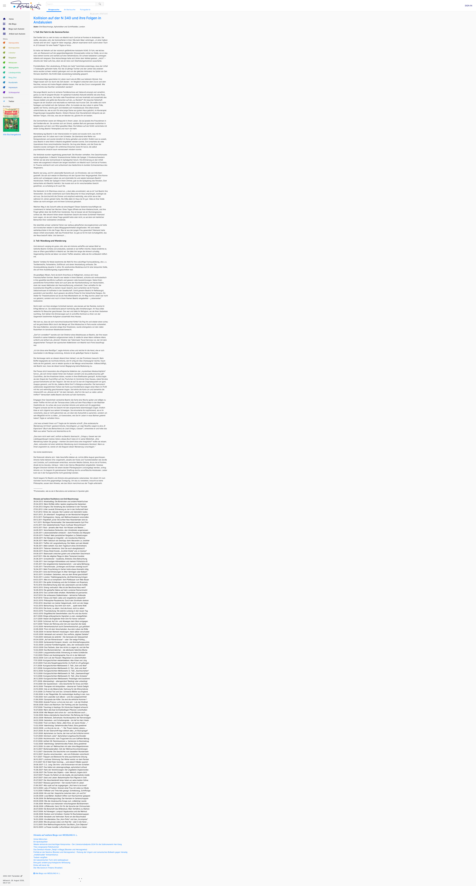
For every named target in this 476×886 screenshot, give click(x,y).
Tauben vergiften (40, 857)
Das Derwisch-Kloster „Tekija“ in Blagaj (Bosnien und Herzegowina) (60, 849)
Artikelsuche (69, 10)
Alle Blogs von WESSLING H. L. (47, 873)
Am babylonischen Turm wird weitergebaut (50, 860)
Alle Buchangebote (12, 134)
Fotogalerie (85, 10)
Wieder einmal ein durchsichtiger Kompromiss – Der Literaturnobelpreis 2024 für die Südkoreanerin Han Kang (77, 844)
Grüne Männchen (40, 839)
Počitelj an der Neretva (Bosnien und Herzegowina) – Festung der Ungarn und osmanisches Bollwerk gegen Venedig (80, 852)
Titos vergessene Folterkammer (46, 847)
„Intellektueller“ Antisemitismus (45, 855)
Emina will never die (41, 865)
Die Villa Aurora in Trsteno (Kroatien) (47, 868)
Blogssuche (53, 10)
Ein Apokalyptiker (40, 842)
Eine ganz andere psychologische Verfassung (51, 862)
